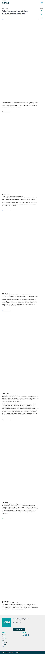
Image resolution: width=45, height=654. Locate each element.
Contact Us (19, 629)
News (3, 640)
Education (4, 644)
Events (3, 636)
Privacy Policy (17, 652)
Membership (4, 642)
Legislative (4, 638)
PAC (3, 646)
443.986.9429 (18, 622)
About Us (4, 634)
